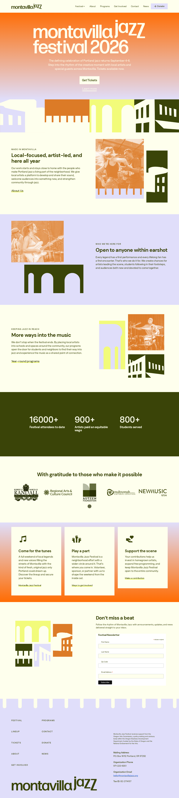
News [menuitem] (45, 754)
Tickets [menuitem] (16, 743)
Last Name (105, 652)
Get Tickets (89, 80)
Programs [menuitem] (48, 721)
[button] (80, 6)
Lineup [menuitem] (15, 732)
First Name (105, 642)
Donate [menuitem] (46, 743)
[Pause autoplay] (89, 506)
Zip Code (104, 662)
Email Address (107, 672)
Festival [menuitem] (16, 721)
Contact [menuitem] (47, 732)
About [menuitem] (15, 754)
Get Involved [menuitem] (19, 765)
